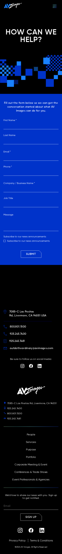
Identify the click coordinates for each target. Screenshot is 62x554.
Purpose (31, 449)
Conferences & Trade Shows (31, 471)
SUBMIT (31, 254)
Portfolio (31, 456)
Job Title (8, 198)
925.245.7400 (14, 408)
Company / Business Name (19, 183)
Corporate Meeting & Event (31, 464)
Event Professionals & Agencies (31, 479)
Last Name (9, 135)
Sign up (31, 517)
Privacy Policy (17, 540)
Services (31, 442)
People (31, 434)
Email (7, 151)
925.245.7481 (14, 418)
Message (8, 214)
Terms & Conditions (41, 540)
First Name (10, 120)
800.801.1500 (14, 413)
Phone (7, 166)
